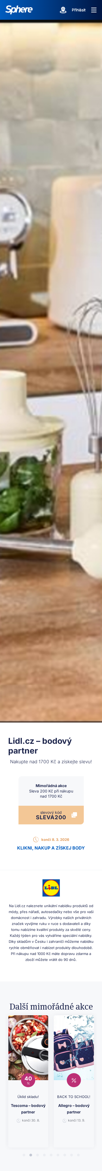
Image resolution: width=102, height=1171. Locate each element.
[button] (94, 10)
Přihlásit (79, 10)
